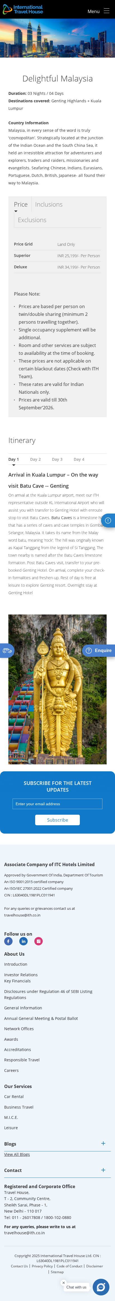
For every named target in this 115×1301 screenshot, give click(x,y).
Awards (11, 1039)
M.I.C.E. (11, 1117)
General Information (23, 1007)
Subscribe (57, 820)
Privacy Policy (42, 1266)
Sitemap (57, 1272)
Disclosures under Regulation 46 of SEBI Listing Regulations (48, 994)
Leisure (11, 1127)
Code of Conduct (69, 1266)
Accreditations (17, 1049)
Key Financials (17, 980)
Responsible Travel (22, 1059)
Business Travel (18, 1107)
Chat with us (76, 1287)
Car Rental (14, 1096)
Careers (11, 1070)
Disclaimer (94, 1266)
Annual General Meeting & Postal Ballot (41, 1018)
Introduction (15, 964)
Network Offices (19, 1028)
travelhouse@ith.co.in (22, 915)
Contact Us (19, 1266)
